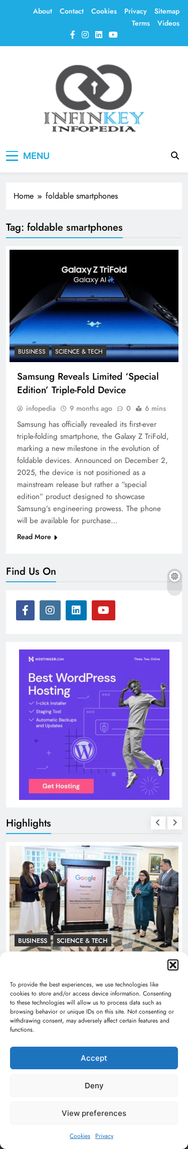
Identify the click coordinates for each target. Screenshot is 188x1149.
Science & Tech (79, 351)
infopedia (41, 408)
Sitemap (166, 11)
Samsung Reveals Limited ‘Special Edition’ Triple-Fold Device (88, 383)
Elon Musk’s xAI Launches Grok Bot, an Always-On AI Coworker (92, 941)
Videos (168, 23)
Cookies (80, 1135)
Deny (94, 1085)
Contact (72, 11)
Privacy (104, 1135)
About (42, 11)
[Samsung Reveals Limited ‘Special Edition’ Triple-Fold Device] (94, 306)
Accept (94, 1058)
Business (32, 351)
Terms (141, 23)
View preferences (94, 1113)
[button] (173, 965)
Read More (34, 537)
